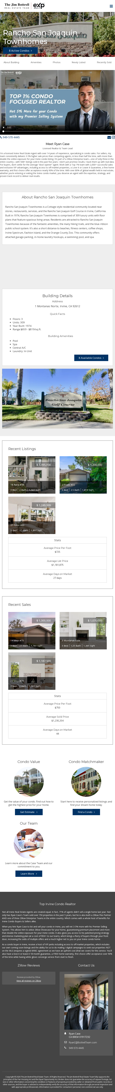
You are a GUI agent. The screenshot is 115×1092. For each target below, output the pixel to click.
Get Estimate (27, 812)
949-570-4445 (11, 137)
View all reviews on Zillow (28, 980)
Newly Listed (78, 62)
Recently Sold (104, 62)
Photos (56, 62)
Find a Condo (85, 812)
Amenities (36, 62)
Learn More (28, 873)
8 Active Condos (19, 50)
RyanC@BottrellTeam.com (83, 1042)
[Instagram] (113, 137)
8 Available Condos (90, 358)
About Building (11, 62)
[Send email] (109, 137)
